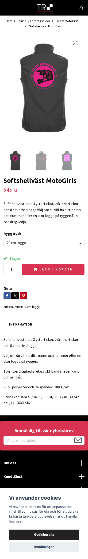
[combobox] (44, 243)
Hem (9, 21)
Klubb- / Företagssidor (34, 21)
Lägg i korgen (56, 269)
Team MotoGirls (67, 21)
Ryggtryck (12, 233)
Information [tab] (20, 324)
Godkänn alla (44, 534)
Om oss (10, 462)
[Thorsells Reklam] (45, 8)
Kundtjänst (13, 476)
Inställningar (44, 547)
